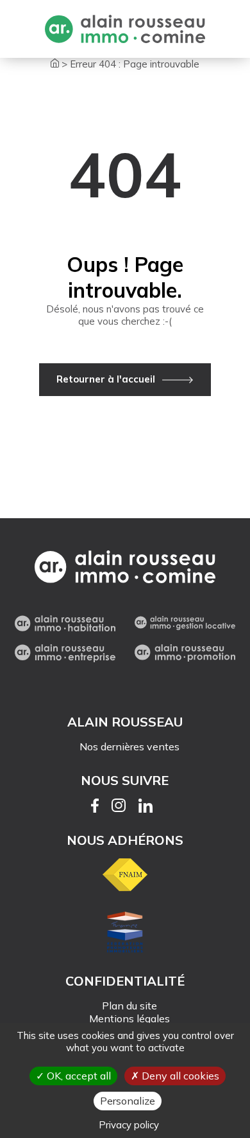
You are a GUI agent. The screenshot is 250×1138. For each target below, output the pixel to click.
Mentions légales (129, 1018)
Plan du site (129, 1005)
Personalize (127, 1100)
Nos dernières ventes (129, 746)
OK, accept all (77, 1075)
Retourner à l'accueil (105, 379)
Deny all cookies (179, 1075)
